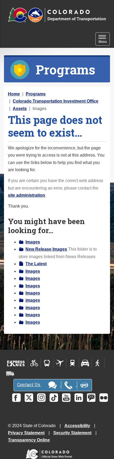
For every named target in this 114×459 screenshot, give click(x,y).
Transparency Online (29, 440)
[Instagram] (41, 397)
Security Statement (72, 433)
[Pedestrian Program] (97, 363)
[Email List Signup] (91, 397)
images (32, 300)
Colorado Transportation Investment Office (55, 101)
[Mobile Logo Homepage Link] (57, 15)
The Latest (36, 264)
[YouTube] (66, 397)
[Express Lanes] (16, 363)
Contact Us (29, 384)
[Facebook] (16, 397)
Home (14, 94)
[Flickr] (103, 397)
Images (32, 242)
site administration (26, 195)
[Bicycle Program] (34, 363)
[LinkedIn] (78, 397)
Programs (36, 94)
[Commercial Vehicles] (10, 373)
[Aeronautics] (59, 363)
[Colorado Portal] (50, 452)
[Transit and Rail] (47, 363)
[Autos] (85, 363)
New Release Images (46, 249)
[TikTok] (53, 397)
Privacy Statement (26, 433)
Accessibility (77, 425)
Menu (104, 39)
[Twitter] (29, 397)
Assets (20, 108)
